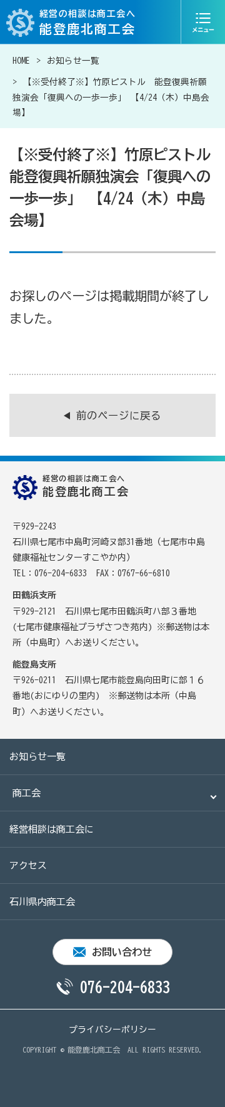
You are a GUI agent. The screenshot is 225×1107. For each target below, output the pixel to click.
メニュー (203, 22)
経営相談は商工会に (51, 829)
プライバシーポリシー (112, 1029)
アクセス (28, 865)
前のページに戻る (118, 415)
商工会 (26, 793)
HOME (21, 60)
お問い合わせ (122, 952)
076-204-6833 (125, 986)
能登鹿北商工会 (94, 1049)
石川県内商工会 (42, 901)
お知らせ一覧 (73, 60)
